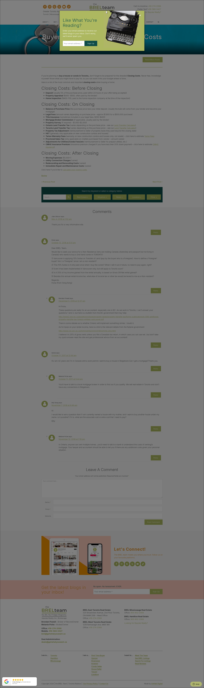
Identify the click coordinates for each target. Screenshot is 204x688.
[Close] (140, 15)
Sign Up (90, 43)
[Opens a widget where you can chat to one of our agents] (196, 684)
